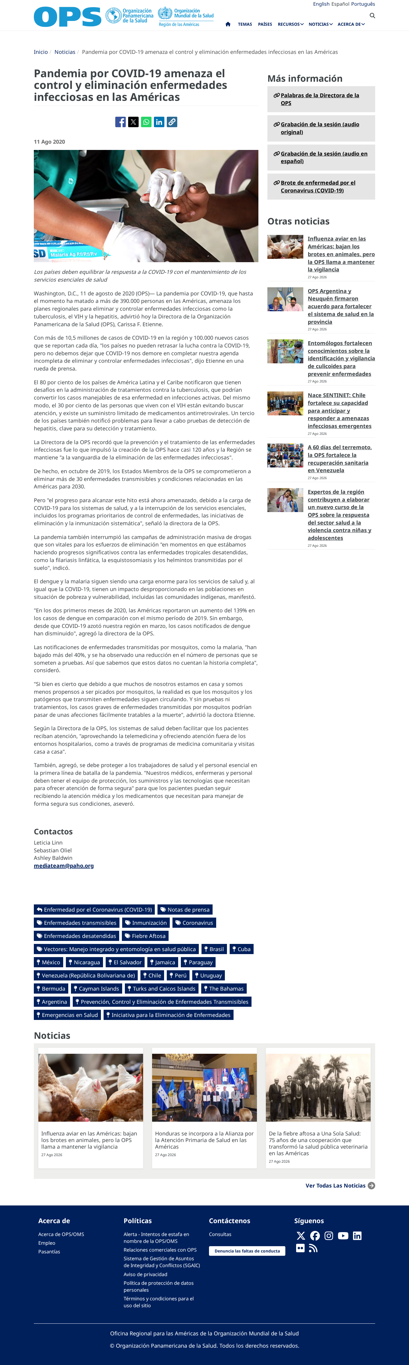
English (321, 4)
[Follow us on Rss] (313, 1249)
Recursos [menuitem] (289, 24)
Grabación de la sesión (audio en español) (324, 157)
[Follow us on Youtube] (343, 1237)
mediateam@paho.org (64, 865)
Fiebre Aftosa (149, 935)
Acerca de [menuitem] (349, 24)
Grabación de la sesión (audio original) (320, 128)
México (51, 962)
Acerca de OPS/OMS (61, 1234)
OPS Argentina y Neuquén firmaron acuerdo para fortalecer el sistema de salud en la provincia (341, 306)
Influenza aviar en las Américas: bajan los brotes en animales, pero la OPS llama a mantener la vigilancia (341, 254)
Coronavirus (198, 922)
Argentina (54, 1001)
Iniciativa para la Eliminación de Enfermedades (171, 1014)
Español (340, 4)
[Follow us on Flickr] (300, 1249)
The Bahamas (226, 988)
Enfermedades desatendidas (80, 935)
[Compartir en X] (133, 122)
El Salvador (128, 962)
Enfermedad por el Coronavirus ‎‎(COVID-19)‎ (98, 909)
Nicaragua (87, 962)
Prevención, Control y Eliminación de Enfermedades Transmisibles (165, 1001)
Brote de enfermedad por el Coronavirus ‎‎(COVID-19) (318, 186)
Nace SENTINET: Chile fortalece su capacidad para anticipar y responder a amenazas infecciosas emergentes (340, 410)
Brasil (217, 949)
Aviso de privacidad (145, 1274)
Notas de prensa (189, 909)
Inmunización (149, 922)
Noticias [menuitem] (319, 24)
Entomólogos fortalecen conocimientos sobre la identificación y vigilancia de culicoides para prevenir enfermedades (341, 358)
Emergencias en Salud (70, 1014)
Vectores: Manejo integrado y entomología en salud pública (120, 949)
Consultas (220, 1234)
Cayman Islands (99, 988)
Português (363, 4)
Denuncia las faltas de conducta (247, 1251)
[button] (172, 122)
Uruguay (211, 975)
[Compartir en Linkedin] (159, 122)
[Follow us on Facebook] (315, 1237)
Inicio (41, 51)
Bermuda (53, 988)
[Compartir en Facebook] (120, 122)
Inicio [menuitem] (228, 25)
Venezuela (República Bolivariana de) (88, 975)
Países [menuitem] (265, 24)
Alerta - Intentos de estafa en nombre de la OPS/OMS (156, 1237)
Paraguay (201, 962)
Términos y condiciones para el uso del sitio (159, 1302)
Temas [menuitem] (245, 24)
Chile (155, 975)
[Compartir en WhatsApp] (146, 122)
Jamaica (165, 962)
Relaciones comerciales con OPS (160, 1249)
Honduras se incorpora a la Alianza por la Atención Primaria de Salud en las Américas (204, 1140)
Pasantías (49, 1251)
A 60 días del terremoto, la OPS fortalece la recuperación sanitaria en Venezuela (340, 459)
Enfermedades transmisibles (80, 922)
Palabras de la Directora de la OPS (320, 99)
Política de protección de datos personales (159, 1286)
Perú (181, 975)
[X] (301, 1237)
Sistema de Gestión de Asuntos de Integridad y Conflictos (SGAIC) (162, 1262)
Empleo (46, 1243)
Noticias (64, 51)
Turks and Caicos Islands (164, 988)
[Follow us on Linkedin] (357, 1237)
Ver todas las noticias (336, 1185)
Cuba (244, 949)
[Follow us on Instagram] (329, 1237)
